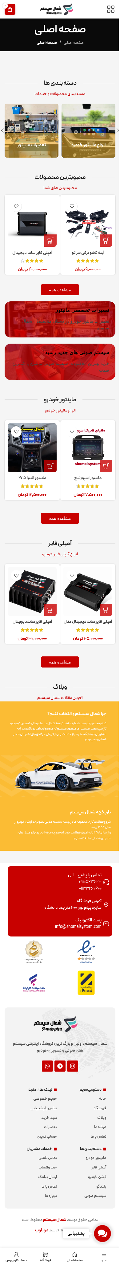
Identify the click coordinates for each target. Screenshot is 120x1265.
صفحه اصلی (71, 42)
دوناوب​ (39, 1221)
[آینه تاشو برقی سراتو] (84, 219)
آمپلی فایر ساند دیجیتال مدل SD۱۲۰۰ (84, 616)
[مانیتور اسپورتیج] (84, 442)
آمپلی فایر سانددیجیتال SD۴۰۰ (31, 616)
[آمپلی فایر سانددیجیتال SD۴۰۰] (31, 583)
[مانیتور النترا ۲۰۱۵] (31, 442)
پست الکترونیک (84, 911)
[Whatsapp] (45, 1056)
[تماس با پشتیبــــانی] (101, 873)
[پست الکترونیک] (101, 915)
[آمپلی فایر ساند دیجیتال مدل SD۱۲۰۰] (84, 583)
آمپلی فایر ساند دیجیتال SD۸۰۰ (31, 251)
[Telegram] (57, 1056)
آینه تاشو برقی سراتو (84, 248)
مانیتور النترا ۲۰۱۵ (31, 471)
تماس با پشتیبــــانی (80, 866)
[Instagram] (70, 1056)
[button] (113, 129)
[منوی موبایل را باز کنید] (106, 9)
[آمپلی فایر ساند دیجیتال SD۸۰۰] (31, 219)
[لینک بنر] (85, 129)
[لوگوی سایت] (58, 9)
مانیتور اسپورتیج (84, 471)
